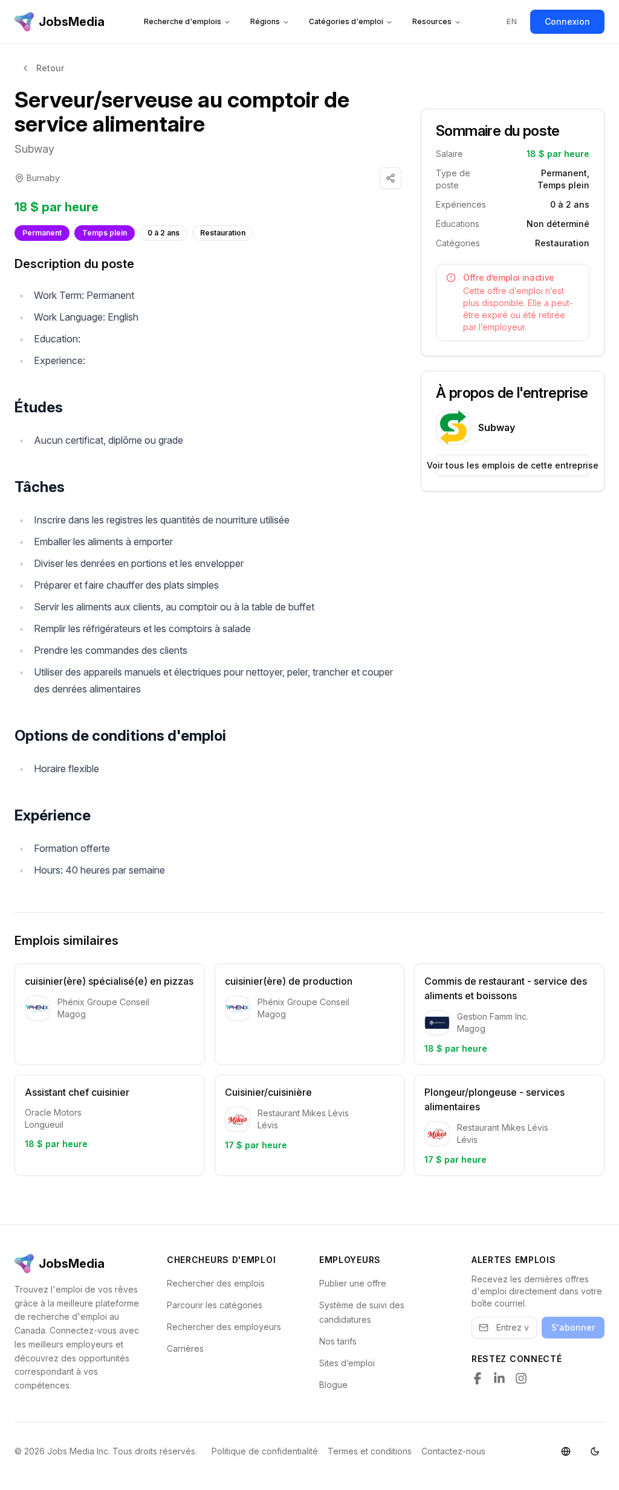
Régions (265, 21)
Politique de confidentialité (265, 1451)
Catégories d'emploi (346, 21)
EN (512, 21)
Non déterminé (558, 224)
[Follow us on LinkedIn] (499, 1378)
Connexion (567, 21)
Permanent (42, 232)
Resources (432, 21)
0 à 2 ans (163, 232)
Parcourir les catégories (214, 1305)
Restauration (222, 232)
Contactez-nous (453, 1451)
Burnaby (43, 178)
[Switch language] (565, 1451)
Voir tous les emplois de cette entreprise (512, 465)
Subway (34, 148)
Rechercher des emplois (216, 1283)
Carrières (185, 1348)
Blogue (333, 1385)
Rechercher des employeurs (224, 1327)
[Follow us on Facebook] (478, 1378)
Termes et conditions (370, 1451)
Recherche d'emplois (182, 21)
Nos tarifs (338, 1341)
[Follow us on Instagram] (521, 1378)
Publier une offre (352, 1283)
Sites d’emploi (347, 1363)
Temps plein (104, 232)
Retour (50, 68)
